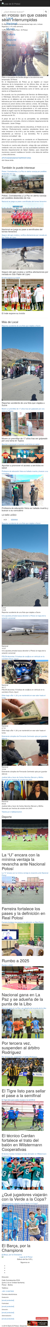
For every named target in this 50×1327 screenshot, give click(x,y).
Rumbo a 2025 (7, 965)
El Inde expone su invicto (11, 278)
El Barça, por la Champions (12, 1254)
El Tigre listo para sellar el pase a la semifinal (18, 1100)
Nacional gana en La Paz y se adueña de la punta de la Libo (24, 1008)
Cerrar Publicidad (42, 1318)
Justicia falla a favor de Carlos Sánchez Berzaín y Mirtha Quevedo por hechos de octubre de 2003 (22, 778)
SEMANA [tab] (14, 519)
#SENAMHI (13, 158)
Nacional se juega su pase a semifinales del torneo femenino (24, 201)
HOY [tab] (5, 519)
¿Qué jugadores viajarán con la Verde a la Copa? (20, 1203)
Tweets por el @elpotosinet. (12, 812)
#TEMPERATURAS (24, 158)
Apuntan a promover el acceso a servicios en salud (20, 444)
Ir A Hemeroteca (25, 54)
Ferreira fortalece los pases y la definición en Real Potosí (23, 922)
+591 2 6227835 (8, 1291)
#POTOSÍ (5, 158)
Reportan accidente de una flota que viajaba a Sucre (21, 326)
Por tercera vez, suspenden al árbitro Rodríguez (19, 1057)
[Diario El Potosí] (11, 4)
